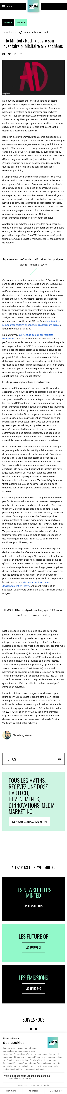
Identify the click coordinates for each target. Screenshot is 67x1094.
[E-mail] (21, 54)
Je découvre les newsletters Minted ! (29, 821)
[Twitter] (9, 54)
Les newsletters (33, 906)
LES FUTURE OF (33, 947)
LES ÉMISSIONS (33, 988)
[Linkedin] (15, 54)
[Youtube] (36, 1028)
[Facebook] (3, 54)
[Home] (33, 6)
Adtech (8, 22)
